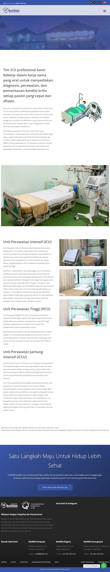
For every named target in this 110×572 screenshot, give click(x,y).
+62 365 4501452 (69, 554)
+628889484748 (41, 554)
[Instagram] (100, 2)
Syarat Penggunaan (87, 562)
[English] (104, 3)
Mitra (56, 562)
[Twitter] (91, 2)
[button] (104, 11)
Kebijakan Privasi (103, 562)
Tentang (4, 562)
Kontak (13, 562)
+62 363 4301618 (96, 554)
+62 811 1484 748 (20, 3)
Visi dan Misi (24, 562)
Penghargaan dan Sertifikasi (41, 562)
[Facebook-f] (94, 2)
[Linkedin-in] (97, 2)
